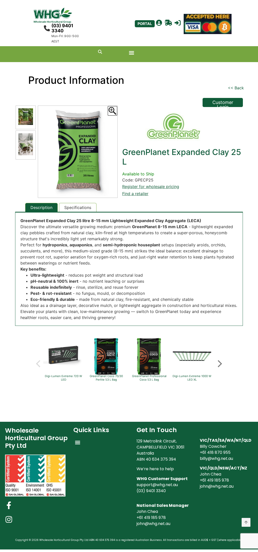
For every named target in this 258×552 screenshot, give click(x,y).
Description (41, 207)
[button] (131, 53)
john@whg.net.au (153, 524)
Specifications (77, 207)
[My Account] (159, 23)
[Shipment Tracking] (168, 23)
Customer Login (222, 103)
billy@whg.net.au (216, 458)
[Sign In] (178, 23)
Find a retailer (135, 193)
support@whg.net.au (157, 485)
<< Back (236, 87)
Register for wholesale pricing (150, 186)
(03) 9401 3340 (62, 28)
